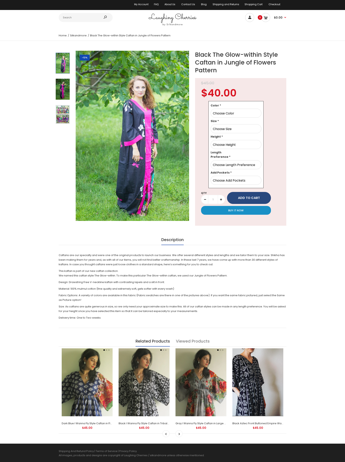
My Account (141, 4)
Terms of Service (107, 451)
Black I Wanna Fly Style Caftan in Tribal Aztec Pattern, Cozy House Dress (164, 423)
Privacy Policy (128, 451)
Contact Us (188, 4)
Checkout (274, 4)
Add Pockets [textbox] (221, 173)
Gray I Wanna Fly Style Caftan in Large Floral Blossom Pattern (214, 423)
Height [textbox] (217, 137)
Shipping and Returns (226, 4)
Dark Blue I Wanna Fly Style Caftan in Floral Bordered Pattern (100, 423)
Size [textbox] (215, 121)
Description (172, 239)
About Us (170, 4)
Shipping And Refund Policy (76, 451)
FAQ (156, 4)
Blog (204, 4)
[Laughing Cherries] (172, 25)
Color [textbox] (216, 105)
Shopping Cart (254, 4)
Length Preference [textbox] (220, 154)
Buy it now (236, 210)
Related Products (153, 341)
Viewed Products (193, 341)
